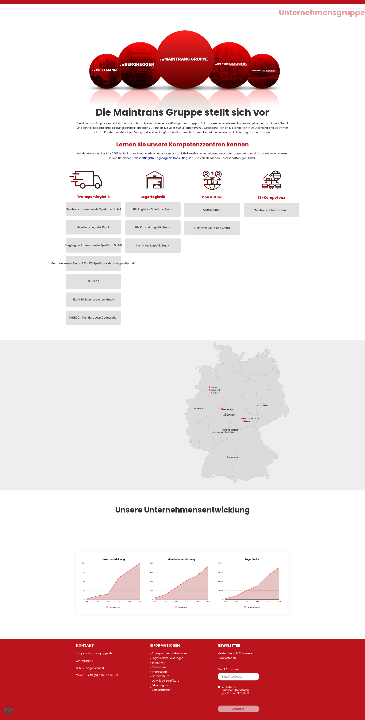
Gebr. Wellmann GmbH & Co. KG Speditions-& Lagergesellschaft (93, 263)
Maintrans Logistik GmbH (93, 227)
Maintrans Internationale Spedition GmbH (93, 209)
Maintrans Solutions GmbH (212, 228)
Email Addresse (228, 669)
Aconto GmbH (212, 209)
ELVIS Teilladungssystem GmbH (93, 299)
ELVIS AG (93, 281)
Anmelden (238, 708)
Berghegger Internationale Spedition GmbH (93, 245)
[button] (8, 711)
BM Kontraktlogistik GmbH (153, 227)
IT (195, 158)
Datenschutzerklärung (235, 690)
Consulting (180, 158)
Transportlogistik (143, 158)
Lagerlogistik (164, 158)
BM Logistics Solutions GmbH (153, 209)
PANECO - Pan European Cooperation (93, 317)
